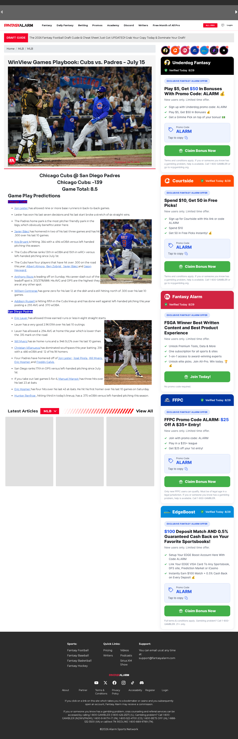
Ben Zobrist (54, 266)
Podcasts (126, 655)
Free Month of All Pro (166, 25)
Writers (143, 25)
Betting (83, 25)
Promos (97, 25)
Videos (124, 650)
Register (150, 690)
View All (144, 411)
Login (230, 25)
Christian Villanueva (27, 347)
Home (11, 48)
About (65, 690)
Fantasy (47, 25)
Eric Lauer (21, 318)
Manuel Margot (68, 378)
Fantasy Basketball (79, 660)
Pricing (107, 650)
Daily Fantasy (65, 25)
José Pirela (81, 358)
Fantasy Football (78, 650)
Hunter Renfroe (25, 395)
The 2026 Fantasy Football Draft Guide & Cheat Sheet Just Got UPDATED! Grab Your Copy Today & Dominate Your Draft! (107, 37)
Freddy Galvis (45, 362)
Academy (113, 25)
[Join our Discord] (223, 25)
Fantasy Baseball (78, 655)
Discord (129, 25)
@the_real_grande (49, 160)
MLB (21, 48)
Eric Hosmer (22, 362)
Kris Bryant (21, 241)
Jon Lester (21, 208)
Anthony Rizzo (24, 276)
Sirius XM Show (126, 662)
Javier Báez (22, 231)
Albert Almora (35, 266)
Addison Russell (24, 301)
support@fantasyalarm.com (157, 658)
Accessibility (135, 690)
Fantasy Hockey (77, 665)
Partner (83, 690)
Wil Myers (21, 341)
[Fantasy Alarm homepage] (18, 25)
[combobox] (49, 411)
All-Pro (210, 25)
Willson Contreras (26, 290)
